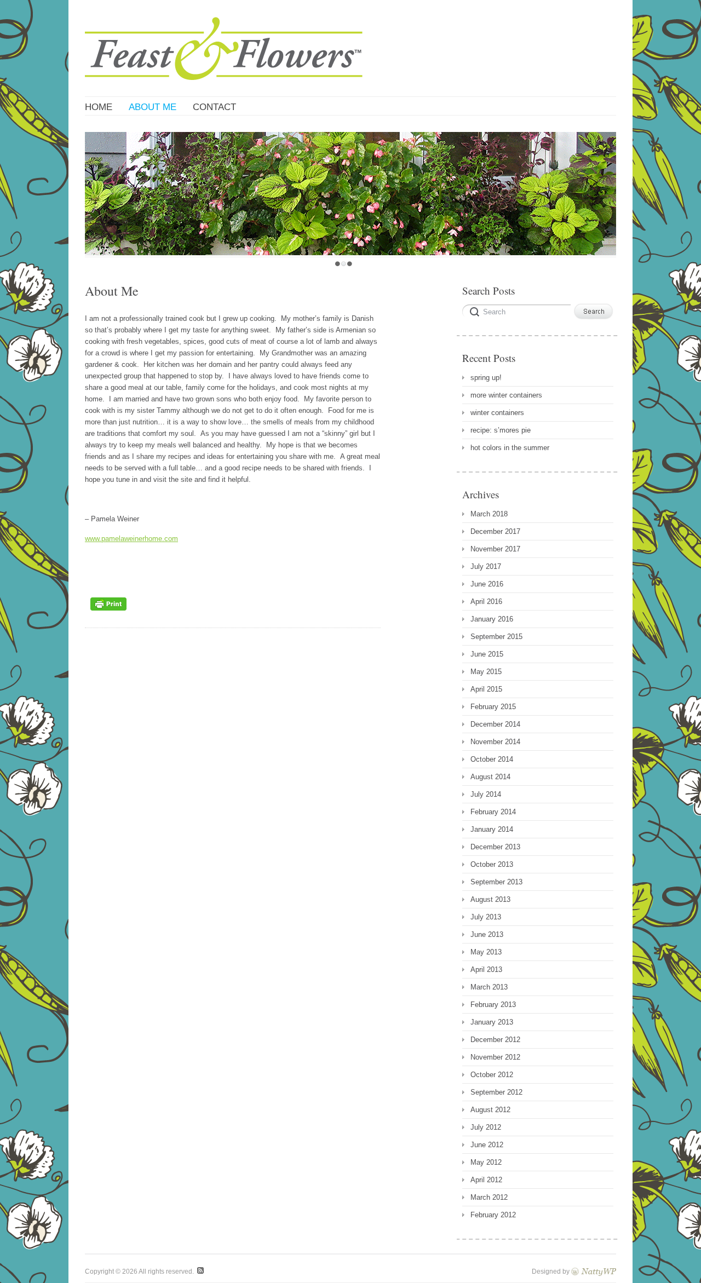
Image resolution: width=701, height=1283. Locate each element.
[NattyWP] (593, 1271)
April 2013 (486, 969)
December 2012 (495, 1039)
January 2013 (491, 1022)
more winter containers (506, 395)
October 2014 (491, 759)
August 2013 (490, 899)
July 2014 (485, 794)
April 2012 (486, 1180)
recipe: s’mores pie (500, 430)
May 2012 (486, 1162)
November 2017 (495, 549)
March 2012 (489, 1197)
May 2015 (486, 672)
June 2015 (486, 654)
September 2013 (496, 882)
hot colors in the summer (509, 448)
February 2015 (493, 707)
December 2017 (495, 531)
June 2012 (486, 1145)
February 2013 (493, 1004)
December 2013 (495, 847)
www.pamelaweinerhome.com (131, 538)
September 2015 (496, 636)
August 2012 (490, 1110)
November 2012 (495, 1057)
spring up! (486, 377)
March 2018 (489, 514)
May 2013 (486, 952)
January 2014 (491, 829)
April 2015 (486, 689)
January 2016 (491, 619)
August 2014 (490, 777)
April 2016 (486, 601)
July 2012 (485, 1127)
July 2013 (485, 917)
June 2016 (486, 584)
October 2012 (491, 1075)
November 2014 (495, 742)
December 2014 (495, 724)
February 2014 (493, 812)
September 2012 (496, 1092)
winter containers (497, 413)
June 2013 (486, 934)
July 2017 (485, 566)
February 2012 (493, 1215)
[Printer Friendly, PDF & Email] (108, 613)
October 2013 (491, 864)
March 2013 (489, 987)
